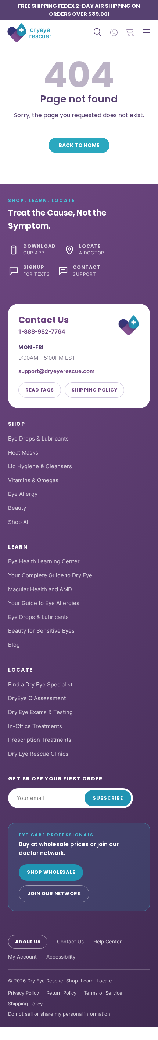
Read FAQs (39, 390)
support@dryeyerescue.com (56, 371)
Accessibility (61, 957)
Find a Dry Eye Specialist (40, 684)
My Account (22, 957)
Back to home (79, 145)
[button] (130, 32)
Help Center (107, 942)
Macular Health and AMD (40, 589)
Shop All (19, 521)
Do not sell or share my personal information (59, 1014)
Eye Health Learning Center (44, 561)
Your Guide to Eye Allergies (43, 602)
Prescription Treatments (39, 739)
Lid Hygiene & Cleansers (40, 466)
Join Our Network (54, 893)
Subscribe (108, 797)
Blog (14, 644)
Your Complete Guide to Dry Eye (50, 575)
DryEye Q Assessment (37, 698)
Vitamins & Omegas (33, 480)
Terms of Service (103, 993)
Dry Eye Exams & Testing (40, 712)
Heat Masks (23, 452)
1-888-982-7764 (41, 331)
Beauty (17, 507)
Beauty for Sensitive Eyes (41, 630)
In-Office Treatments (35, 726)
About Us (27, 941)
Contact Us (70, 942)
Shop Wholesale (51, 872)
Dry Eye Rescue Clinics (38, 753)
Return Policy (61, 993)
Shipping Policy (95, 390)
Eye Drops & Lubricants (38, 438)
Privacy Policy (23, 993)
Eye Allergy (22, 493)
